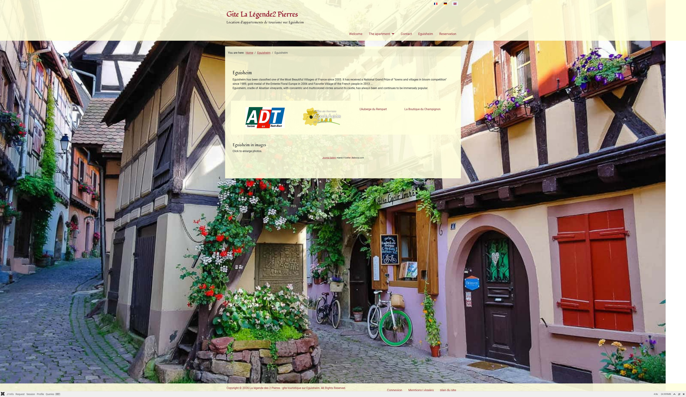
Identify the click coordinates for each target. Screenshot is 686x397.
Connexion (394, 390)
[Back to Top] (679, 390)
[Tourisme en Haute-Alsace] (265, 117)
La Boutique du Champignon (422, 109)
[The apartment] (392, 34)
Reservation (447, 34)
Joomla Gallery (329, 158)
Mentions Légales (421, 390)
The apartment (379, 34)
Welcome (355, 34)
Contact (406, 34)
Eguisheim (425, 34)
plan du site (448, 390)
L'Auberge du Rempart (373, 109)
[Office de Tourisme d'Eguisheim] (322, 117)
